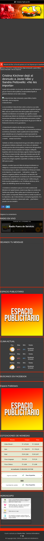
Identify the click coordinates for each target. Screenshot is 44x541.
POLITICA (9, 68)
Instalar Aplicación (23, 2)
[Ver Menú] (3, 9)
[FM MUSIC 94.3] (22, 11)
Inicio (3, 68)
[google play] (23, 536)
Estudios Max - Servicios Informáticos (28, 533)
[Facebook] (20, 536)
